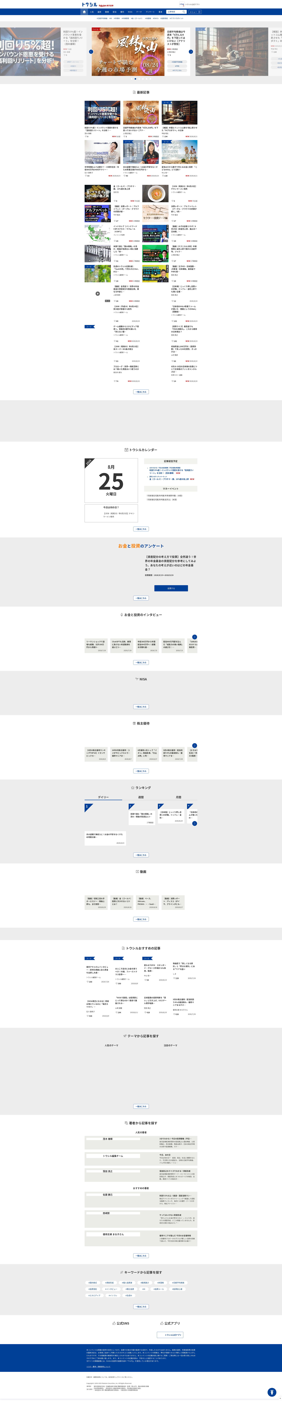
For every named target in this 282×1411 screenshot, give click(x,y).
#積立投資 (130, 1316)
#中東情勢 (125, 18)
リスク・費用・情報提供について (98, 1394)
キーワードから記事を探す (143, 1299)
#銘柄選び (73, 67)
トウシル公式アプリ (192, 4)
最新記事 (143, 92)
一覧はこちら (141, 391)
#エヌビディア (94, 1322)
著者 (160, 11)
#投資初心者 (177, 1316)
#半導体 (117, 18)
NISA (130, 11)
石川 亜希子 (171, 58)
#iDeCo (156, 18)
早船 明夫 (66, 49)
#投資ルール (159, 1316)
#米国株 (148, 18)
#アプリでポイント (177, 18)
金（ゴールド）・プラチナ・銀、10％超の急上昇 (169, 478)
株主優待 (143, 750)
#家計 (177, 68)
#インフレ (113, 1322)
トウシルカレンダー (143, 450)
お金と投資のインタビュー (143, 614)
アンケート (150, 11)
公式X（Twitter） (124, 1362)
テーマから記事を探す (143, 1063)
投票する (171, 588)
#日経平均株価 (102, 18)
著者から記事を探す (143, 1150)
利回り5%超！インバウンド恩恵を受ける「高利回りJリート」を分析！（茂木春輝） (171, 470)
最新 (99, 11)
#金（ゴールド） (137, 18)
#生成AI (73, 59)
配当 (114, 11)
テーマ (139, 11)
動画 (107, 11)
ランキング (143, 815)
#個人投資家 (127, 1310)
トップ (84, 11)
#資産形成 (177, 72)
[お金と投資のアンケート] (141, 546)
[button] (91, 51)
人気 (92, 11)
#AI (110, 18)
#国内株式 (73, 63)
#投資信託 (164, 18)
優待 (122, 11)
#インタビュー (111, 1316)
